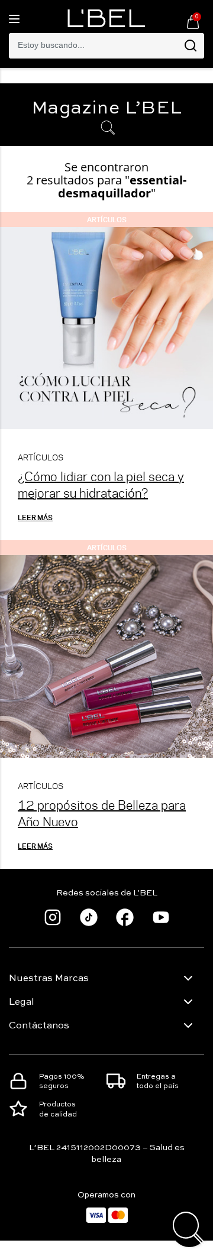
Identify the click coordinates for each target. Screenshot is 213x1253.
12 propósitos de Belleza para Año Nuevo (102, 813)
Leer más (35, 517)
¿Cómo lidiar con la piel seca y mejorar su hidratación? (101, 484)
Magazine (106, 109)
